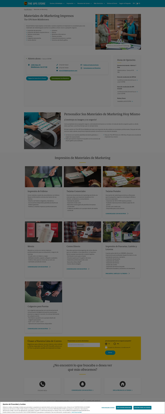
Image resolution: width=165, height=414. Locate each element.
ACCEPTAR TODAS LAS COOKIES (142, 407)
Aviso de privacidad (77, 412)
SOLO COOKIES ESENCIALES (124, 407)
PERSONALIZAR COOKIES (108, 407)
